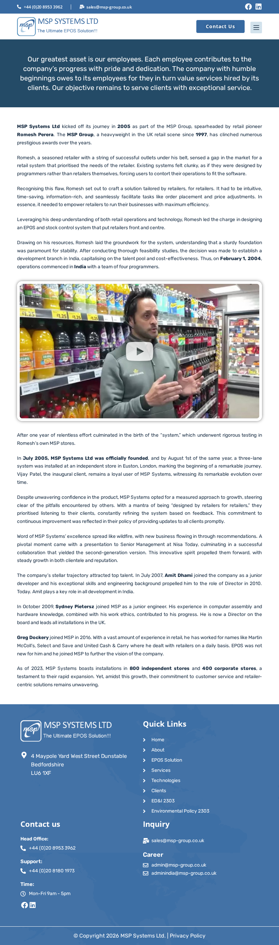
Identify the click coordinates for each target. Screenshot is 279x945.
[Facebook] (248, 6)
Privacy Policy (188, 935)
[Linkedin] (258, 6)
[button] (139, 27)
